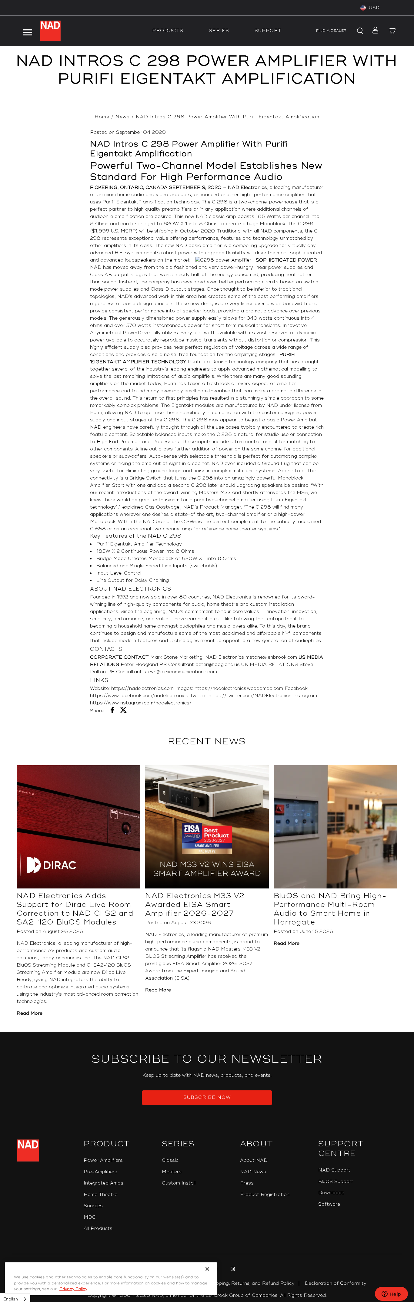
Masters (172, 1172)
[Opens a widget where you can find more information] (391, 1294)
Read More (29, 1013)
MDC (90, 1217)
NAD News (253, 1172)
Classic (170, 1160)
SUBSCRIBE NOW (207, 1097)
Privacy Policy (73, 1289)
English (10, 1299)
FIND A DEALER (331, 30)
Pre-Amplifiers (100, 1172)
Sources (93, 1206)
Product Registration (264, 1195)
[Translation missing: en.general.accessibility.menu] (27, 31)
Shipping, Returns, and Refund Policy (252, 1283)
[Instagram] (232, 1270)
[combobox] (15, 1299)
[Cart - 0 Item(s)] (392, 31)
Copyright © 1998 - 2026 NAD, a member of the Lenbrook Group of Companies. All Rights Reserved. (207, 1295)
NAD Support (334, 1170)
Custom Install (178, 1183)
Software (329, 1204)
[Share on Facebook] (112, 711)
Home (102, 117)
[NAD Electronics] (50, 30)
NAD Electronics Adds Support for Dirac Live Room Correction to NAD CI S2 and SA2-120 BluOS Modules (75, 909)
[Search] (359, 31)
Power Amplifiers (103, 1160)
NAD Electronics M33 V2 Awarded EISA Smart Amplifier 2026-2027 (194, 904)
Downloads (331, 1193)
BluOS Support (335, 1182)
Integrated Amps (103, 1183)
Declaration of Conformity (335, 1283)
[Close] (207, 1269)
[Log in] (374, 31)
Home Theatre (100, 1195)
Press (247, 1183)
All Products (98, 1228)
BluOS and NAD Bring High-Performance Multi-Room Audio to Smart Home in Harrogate (330, 909)
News (122, 117)
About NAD (254, 1160)
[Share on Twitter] (123, 711)
